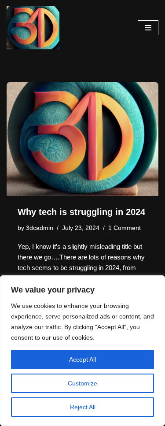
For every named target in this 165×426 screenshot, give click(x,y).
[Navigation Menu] (148, 27)
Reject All (82, 407)
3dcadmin (39, 228)
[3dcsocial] (33, 27)
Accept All (82, 359)
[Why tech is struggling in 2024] (82, 139)
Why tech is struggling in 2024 (81, 212)
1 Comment (124, 228)
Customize (82, 383)
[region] (82, 350)
